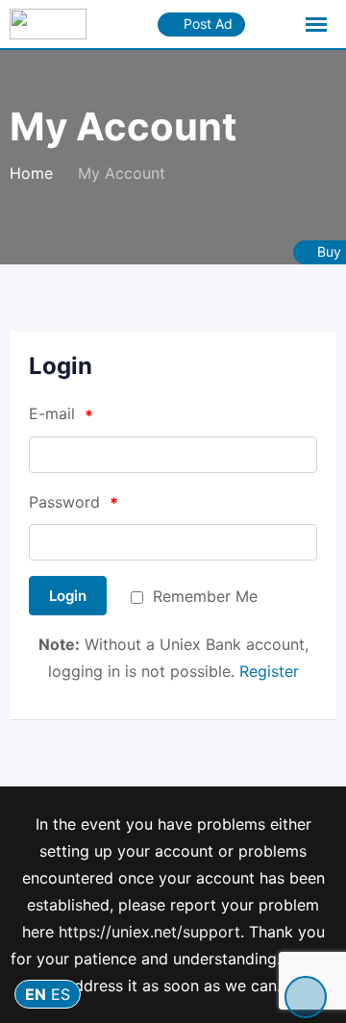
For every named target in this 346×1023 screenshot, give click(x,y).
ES (60, 994)
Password (73, 502)
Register (269, 671)
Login (67, 595)
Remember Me (205, 596)
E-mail (61, 414)
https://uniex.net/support (149, 931)
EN (35, 994)
